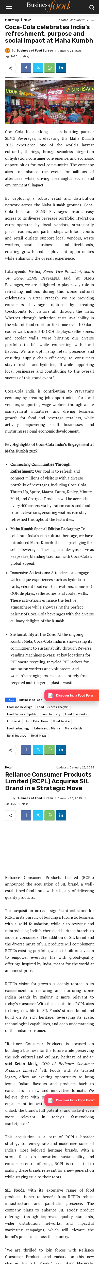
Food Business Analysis (53, 707)
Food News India (76, 714)
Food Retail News (37, 721)
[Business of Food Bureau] (8, 50)
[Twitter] (38, 68)
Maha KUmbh (73, 728)
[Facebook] (26, 68)
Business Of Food (30, 700)
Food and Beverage (19, 707)
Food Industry (51, 714)
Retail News (38, 735)
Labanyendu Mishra (47, 728)
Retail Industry (16, 735)
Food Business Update (22, 714)
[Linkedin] (61, 68)
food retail (14, 721)
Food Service (61, 721)
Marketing (12, 20)
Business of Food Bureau (35, 50)
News (27, 20)
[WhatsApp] (49, 68)
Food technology (18, 728)
